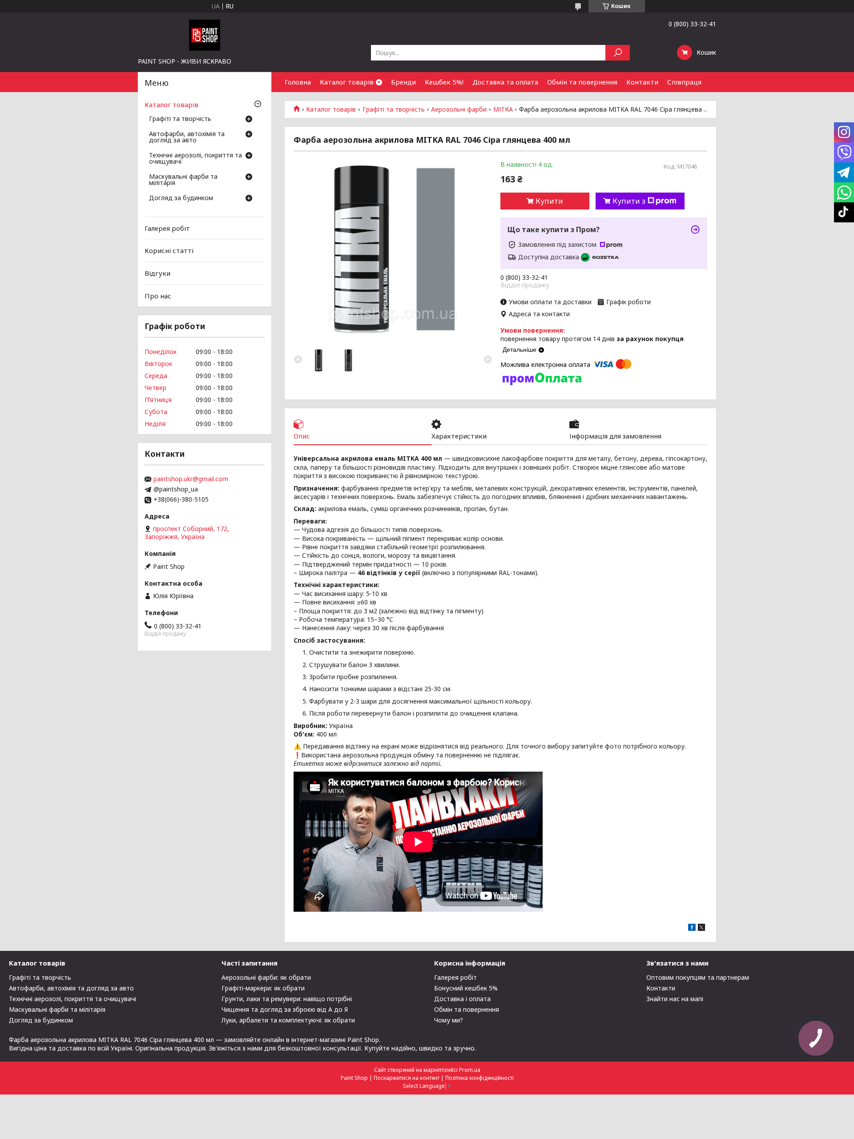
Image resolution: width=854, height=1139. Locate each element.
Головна (298, 81)
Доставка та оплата (505, 81)
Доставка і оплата (462, 998)
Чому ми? (448, 1020)
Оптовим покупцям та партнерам (697, 977)
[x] (701, 928)
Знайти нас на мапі (674, 998)
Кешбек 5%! (444, 81)
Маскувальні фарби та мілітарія (183, 180)
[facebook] (692, 928)
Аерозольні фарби (459, 109)
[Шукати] (617, 52)
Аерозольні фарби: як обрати (266, 977)
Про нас (158, 295)
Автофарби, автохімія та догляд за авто (187, 137)
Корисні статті (169, 250)
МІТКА (503, 109)
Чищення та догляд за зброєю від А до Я (285, 1009)
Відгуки (157, 273)
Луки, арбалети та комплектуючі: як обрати (288, 1020)
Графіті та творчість (394, 109)
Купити (549, 201)
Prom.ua (469, 1070)
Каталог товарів (347, 81)
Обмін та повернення (582, 81)
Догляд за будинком (181, 198)
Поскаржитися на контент (406, 1078)
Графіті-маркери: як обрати (263, 988)
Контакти (642, 81)
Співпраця (684, 81)
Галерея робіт (167, 228)
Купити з (628, 201)
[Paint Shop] (204, 34)
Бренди (403, 81)
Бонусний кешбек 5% (466, 988)
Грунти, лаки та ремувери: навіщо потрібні (287, 998)
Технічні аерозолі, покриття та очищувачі (195, 158)
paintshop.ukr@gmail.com (190, 479)
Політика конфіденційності (479, 1078)
